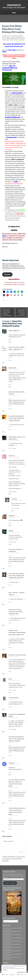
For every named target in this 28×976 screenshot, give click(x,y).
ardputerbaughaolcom (14, 330)
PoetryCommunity (13, 40)
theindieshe (11, 763)
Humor (11, 38)
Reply (10, 342)
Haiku (8, 38)
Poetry (23, 38)
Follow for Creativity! (10, 883)
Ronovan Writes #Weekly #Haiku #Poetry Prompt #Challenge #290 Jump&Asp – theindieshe (16, 738)
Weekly (22, 40)
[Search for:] (10, 921)
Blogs (13, 37)
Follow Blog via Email (9, 872)
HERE (4, 236)
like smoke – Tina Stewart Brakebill (17, 655)
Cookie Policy (5, 969)
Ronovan (16, 35)
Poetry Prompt (5, 40)
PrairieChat (14, 499)
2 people (17, 508)
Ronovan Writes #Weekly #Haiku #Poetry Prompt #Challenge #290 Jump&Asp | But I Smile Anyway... (16, 575)
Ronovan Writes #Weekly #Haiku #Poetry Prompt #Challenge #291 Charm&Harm (21, 312)
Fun (6, 38)
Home (3, 17)
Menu (14, 13)
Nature (20, 38)
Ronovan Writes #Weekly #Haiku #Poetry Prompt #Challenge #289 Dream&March (7, 312)
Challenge (17, 37)
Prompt (19, 40)
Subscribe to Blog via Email (10, 260)
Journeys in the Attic (13, 697)
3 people (14, 541)
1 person (14, 448)
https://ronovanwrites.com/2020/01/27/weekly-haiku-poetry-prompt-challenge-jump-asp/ (17, 402)
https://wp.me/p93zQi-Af (15, 769)
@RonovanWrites (14, 279)
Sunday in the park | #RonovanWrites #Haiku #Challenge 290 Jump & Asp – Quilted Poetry (17, 632)
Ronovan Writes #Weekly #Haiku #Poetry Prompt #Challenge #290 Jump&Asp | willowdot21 (16, 418)
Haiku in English (12, 50)
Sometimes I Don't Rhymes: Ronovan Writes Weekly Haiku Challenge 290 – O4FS (15, 611)
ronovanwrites (14, 5)
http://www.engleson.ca (15, 488)
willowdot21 (12, 515)
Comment (21, 851)
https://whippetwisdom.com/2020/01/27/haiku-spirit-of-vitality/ (17, 379)
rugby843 (11, 530)
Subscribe (7, 274)
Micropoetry (15, 38)
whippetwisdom (12, 367)
